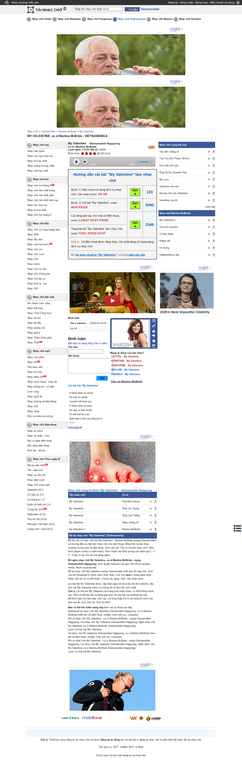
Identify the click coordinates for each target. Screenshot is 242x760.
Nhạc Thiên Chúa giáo (39, 337)
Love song (33, 391)
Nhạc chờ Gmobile (190, 19)
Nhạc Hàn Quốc (36, 151)
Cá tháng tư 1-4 (36, 499)
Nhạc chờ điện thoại (45, 424)
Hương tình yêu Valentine (173, 193)
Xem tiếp (210, 206)
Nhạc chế (32, 259)
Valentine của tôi (168, 200)
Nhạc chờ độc (41, 223)
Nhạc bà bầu (34, 322)
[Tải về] (155, 501)
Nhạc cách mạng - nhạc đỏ (42, 381)
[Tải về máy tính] (152, 345)
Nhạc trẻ (32, 362)
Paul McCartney (131, 501)
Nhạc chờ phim (35, 357)
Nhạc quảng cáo (36, 327)
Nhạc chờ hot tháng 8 (39, 215)
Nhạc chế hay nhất (37, 170)
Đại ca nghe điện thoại (39, 440)
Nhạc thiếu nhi (35, 376)
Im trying (164, 247)
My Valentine (86, 131)
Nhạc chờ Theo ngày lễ (46, 459)
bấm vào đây (137, 254)
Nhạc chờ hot (41, 179)
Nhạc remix (33, 264)
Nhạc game (33, 332)
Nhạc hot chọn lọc (37, 205)
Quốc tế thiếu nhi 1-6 (38, 504)
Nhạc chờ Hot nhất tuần (40, 195)
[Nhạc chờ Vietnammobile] (133, 718)
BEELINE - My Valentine (125, 369)
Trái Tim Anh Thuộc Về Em (174, 158)
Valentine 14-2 (35, 489)
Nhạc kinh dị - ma (37, 283)
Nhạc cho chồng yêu (38, 273)
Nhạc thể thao (35, 308)
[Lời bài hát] (152, 340)
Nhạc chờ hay (41, 144)
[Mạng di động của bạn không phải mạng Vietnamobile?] (151, 147)
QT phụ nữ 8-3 (35, 494)
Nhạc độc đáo (35, 239)
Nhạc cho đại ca (36, 278)
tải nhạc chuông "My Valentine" (96, 254)
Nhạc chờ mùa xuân (38, 484)
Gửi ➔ (135, 192)
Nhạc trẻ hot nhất (36, 210)
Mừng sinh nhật (36, 465)
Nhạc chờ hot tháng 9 (39, 185)
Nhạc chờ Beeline (162, 19)
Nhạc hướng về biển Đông (41, 401)
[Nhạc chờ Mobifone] (92, 718)
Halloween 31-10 (36, 514)
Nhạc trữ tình (34, 372)
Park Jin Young (130, 508)
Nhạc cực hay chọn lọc (40, 156)
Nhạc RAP (33, 234)
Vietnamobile (48, 131)
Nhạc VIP (32, 288)
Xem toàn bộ (75, 427)
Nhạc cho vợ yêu (36, 268)
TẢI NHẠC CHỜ (49, 10)
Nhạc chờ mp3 (41, 351)
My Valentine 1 (77, 529)
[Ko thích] (152, 335)
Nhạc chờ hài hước (38, 244)
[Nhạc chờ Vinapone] (116, 719)
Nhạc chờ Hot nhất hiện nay (42, 200)
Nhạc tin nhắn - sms (38, 435)
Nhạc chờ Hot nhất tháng (41, 190)
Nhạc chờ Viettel (41, 19)
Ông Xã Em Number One (173, 172)
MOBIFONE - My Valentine (126, 360)
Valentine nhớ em (169, 186)
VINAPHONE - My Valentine (127, 365)
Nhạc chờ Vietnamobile (132, 19)
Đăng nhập (186, 2)
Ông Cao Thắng (131, 515)
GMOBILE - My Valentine (125, 374)
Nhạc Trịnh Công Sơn (39, 313)
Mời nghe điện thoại (38, 445)
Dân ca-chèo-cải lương (40, 416)
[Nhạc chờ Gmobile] (153, 718)
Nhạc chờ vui (34, 249)
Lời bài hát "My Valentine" (83, 385)
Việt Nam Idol (34, 367)
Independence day (169, 254)
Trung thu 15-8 (35, 509)
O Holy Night (166, 234)
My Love (164, 179)
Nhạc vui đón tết (36, 475)
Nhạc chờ (32, 131)
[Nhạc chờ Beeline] (141, 718)
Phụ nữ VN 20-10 (37, 519)
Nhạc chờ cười (35, 254)
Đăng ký (173, 2)
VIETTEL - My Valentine (125, 356)
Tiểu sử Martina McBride (126, 381)
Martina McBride (67, 131)
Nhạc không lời (130, 522)
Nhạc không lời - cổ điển (40, 386)
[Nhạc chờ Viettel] (70, 718)
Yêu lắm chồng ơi (169, 151)
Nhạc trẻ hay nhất (37, 161)
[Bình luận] (152, 320)
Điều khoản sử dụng (222, 2)
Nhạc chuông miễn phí (25, 2)
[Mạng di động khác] (152, 325)
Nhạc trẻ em (34, 318)
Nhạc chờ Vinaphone (99, 19)
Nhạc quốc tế (34, 396)
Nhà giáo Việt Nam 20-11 (41, 524)
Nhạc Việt (32, 406)
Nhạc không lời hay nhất (40, 165)
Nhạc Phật (33, 342)
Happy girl (164, 240)
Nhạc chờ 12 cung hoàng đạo (43, 229)
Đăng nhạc (201, 2)
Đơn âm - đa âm (36, 450)
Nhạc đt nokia (35, 430)
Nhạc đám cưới (36, 480)
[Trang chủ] (7, 2)
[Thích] (152, 330)
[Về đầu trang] (238, 756)
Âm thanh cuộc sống (38, 303)
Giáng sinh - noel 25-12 (40, 529)
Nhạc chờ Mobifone (69, 19)
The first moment (168, 227)
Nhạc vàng (33, 411)
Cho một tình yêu (168, 165)
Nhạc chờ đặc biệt (43, 297)
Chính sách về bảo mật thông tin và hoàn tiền (121, 755)
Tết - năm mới (35, 470)
